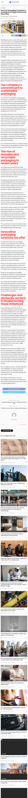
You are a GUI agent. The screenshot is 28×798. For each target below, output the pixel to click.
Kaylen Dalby (5, 16)
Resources (10, 454)
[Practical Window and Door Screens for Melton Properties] (14, 747)
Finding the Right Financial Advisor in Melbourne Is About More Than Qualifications (14, 559)
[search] (25, 2)
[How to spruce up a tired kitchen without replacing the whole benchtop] (14, 524)
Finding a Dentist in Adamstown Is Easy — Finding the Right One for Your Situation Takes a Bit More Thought (14, 584)
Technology (10, 480)
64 (26, 711)
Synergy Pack (21, 97)
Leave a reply (6, 430)
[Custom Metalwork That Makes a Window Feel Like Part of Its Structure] (14, 624)
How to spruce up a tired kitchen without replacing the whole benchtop (12, 534)
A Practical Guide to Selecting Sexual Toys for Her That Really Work (13, 708)
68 (26, 735)
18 (26, 537)
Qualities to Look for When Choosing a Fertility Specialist (14, 408)
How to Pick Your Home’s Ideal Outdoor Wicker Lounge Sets (13, 782)
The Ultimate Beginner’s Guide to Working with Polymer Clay (14, 403)
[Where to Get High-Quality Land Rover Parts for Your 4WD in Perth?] (14, 722)
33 (26, 612)
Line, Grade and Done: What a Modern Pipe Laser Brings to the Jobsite (12, 609)
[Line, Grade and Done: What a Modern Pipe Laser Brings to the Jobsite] (14, 599)
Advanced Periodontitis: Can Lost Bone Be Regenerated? (12, 683)
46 (26, 686)
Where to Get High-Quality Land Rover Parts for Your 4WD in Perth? (14, 732)
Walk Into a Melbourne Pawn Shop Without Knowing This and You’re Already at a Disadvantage (12, 509)
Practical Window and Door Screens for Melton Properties (13, 757)
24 (26, 462)
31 (26, 562)
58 (26, 760)
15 (26, 513)
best (2, 80)
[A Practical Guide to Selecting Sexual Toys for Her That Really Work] (14, 698)
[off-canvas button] (2, 2)
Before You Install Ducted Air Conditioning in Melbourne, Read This (13, 483)
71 (26, 785)
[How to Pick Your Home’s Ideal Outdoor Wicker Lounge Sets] (14, 771)
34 (26, 662)
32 (26, 588)
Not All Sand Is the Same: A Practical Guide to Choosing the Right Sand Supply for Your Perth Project (13, 458)
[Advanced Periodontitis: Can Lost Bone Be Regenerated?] (14, 673)
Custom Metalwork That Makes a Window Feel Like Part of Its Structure (13, 634)
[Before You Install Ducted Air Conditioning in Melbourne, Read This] (14, 473)
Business (4, 454)
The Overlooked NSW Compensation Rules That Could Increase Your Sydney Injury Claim (14, 659)
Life (8, 680)
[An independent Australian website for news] (14, 2)
